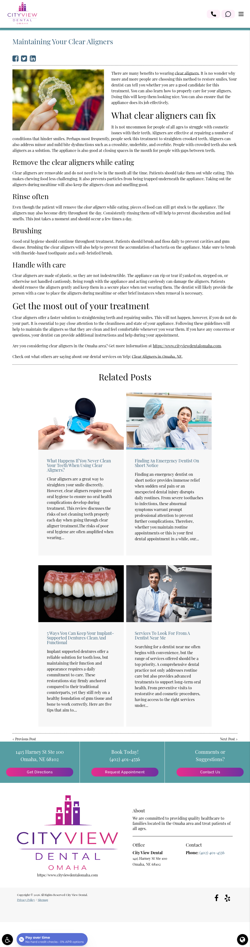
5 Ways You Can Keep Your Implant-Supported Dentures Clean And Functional (80, 637)
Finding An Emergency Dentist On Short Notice (167, 463)
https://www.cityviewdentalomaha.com (187, 345)
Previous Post (25, 738)
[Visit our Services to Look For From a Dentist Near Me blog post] (169, 593)
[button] (213, 14)
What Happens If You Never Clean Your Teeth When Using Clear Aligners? (79, 465)
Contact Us (210, 772)
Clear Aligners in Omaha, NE (157, 356)
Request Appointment (125, 772)
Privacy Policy (26, 900)
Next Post (227, 738)
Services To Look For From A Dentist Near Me (162, 635)
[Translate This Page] (242, 939)
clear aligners (187, 73)
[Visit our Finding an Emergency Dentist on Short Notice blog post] (169, 421)
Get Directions (39, 772)
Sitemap (43, 900)
